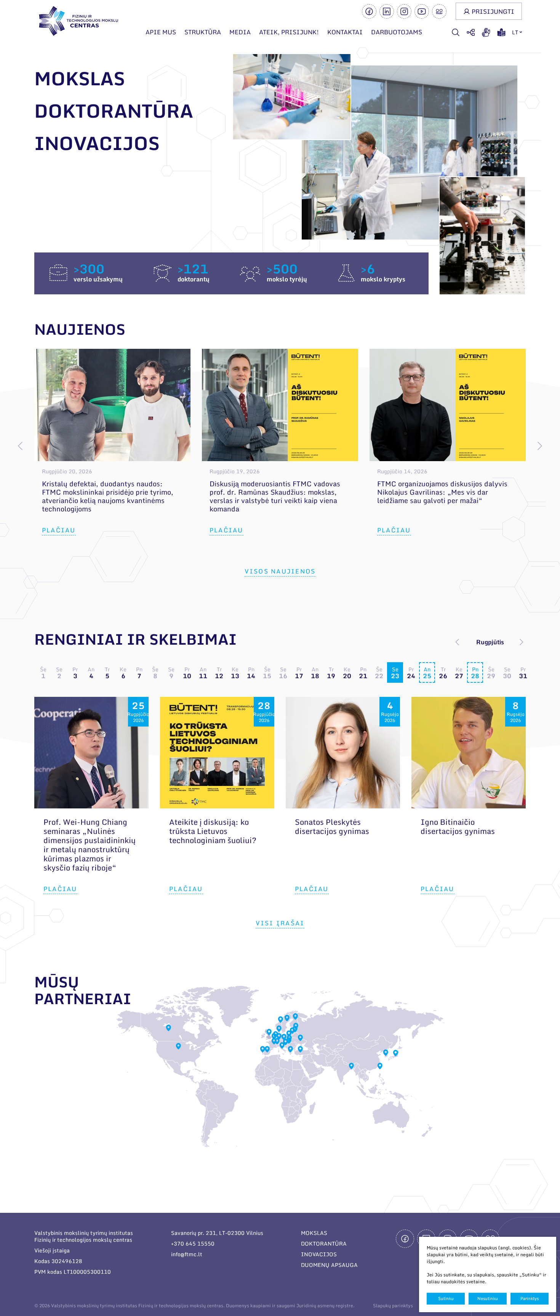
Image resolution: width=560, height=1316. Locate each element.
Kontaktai (345, 32)
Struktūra (202, 32)
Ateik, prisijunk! (289, 32)
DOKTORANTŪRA (324, 1243)
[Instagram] (404, 11)
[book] (501, 32)
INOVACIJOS (319, 1254)
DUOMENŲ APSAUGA (329, 1264)
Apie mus (161, 32)
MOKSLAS (314, 1232)
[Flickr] (439, 11)
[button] (539, 446)
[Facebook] (369, 11)
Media (240, 32)
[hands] (486, 32)
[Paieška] (455, 32)
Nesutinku (487, 1298)
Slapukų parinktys (393, 1305)
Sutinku (446, 1298)
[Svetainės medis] (470, 32)
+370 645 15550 (192, 1243)
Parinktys (529, 1298)
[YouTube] (421, 11)
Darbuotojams (396, 32)
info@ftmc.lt (186, 1254)
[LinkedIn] (386, 11)
